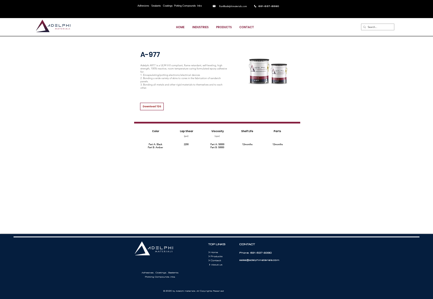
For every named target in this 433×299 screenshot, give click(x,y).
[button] (200, 26)
